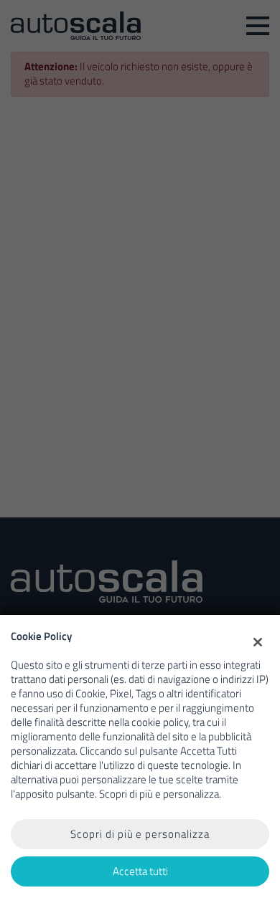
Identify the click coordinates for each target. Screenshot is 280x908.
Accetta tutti (140, 871)
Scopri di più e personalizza (140, 834)
